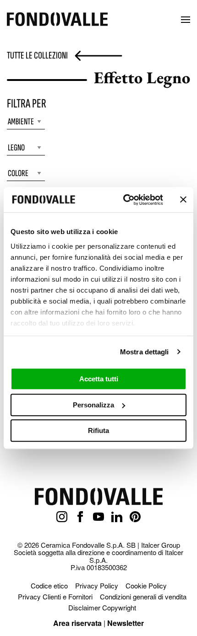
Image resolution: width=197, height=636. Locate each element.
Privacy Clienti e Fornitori (55, 596)
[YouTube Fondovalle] (98, 517)
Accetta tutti (98, 379)
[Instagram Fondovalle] (61, 517)
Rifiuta (98, 430)
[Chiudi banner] (183, 200)
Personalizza (93, 405)
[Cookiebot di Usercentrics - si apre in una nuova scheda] (124, 200)
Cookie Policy (146, 585)
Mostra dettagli (144, 352)
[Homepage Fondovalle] (57, 19)
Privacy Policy (96, 585)
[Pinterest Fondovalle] (135, 517)
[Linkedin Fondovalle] (116, 517)
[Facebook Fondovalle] (80, 517)
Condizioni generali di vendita (143, 596)
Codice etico (49, 585)
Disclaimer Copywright (102, 607)
